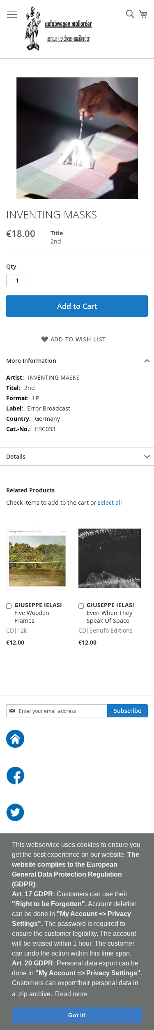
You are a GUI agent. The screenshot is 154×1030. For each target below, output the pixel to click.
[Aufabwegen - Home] (77, 740)
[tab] (77, 360)
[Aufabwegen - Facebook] (77, 776)
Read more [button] (71, 994)
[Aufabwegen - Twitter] (77, 813)
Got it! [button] (77, 1015)
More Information (31, 360)
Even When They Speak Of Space (110, 612)
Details (15, 456)
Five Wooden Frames (38, 612)
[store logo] (58, 29)
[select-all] (110, 503)
